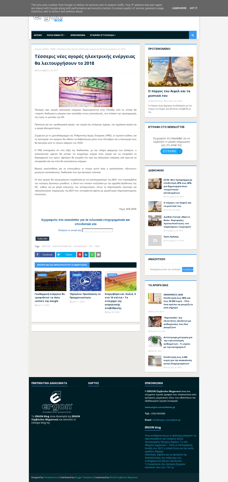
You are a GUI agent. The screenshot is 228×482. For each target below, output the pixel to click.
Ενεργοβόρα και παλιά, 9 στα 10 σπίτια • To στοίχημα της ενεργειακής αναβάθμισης (120, 301)
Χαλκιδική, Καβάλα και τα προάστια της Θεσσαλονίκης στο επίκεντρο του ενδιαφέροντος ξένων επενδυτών (166, 457)
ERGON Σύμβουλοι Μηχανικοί (123, 477)
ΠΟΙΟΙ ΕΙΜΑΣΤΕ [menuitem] (55, 35)
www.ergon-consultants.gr (160, 407)
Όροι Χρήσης (171, 236)
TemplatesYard (51, 477)
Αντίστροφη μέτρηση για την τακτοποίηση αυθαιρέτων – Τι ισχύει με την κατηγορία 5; (178, 342)
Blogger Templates (83, 477)
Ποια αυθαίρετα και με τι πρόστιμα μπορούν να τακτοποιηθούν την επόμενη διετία (170, 437)
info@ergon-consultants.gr (167, 420)
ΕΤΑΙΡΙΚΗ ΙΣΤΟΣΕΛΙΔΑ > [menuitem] (103, 35)
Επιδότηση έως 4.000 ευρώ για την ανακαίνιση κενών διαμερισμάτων (178, 360)
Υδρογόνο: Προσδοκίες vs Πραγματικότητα (85, 295)
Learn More (179, 8)
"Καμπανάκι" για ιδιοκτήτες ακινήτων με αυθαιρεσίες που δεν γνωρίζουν (177, 322)
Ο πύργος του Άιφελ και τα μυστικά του (169, 93)
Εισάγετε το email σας (69, 230)
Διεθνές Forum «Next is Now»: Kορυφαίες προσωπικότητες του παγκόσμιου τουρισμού (177, 221)
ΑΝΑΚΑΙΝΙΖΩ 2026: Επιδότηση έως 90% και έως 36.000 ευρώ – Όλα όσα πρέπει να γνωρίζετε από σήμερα (178, 301)
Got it (193, 8)
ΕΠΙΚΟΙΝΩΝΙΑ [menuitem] (78, 35)
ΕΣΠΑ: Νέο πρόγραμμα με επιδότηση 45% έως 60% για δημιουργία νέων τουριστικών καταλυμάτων (178, 186)
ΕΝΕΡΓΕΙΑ (46, 246)
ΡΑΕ (90, 246)
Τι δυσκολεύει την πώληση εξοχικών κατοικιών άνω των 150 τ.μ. (165, 465)
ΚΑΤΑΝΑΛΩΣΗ (80, 246)
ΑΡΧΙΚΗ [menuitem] (38, 35)
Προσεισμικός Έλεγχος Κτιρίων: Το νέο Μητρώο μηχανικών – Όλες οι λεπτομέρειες (168, 443)
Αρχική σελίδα (42, 49)
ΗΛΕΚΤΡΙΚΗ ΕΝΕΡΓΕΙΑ (62, 246)
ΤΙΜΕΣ (53, 49)
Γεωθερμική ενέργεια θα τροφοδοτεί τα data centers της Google (50, 297)
